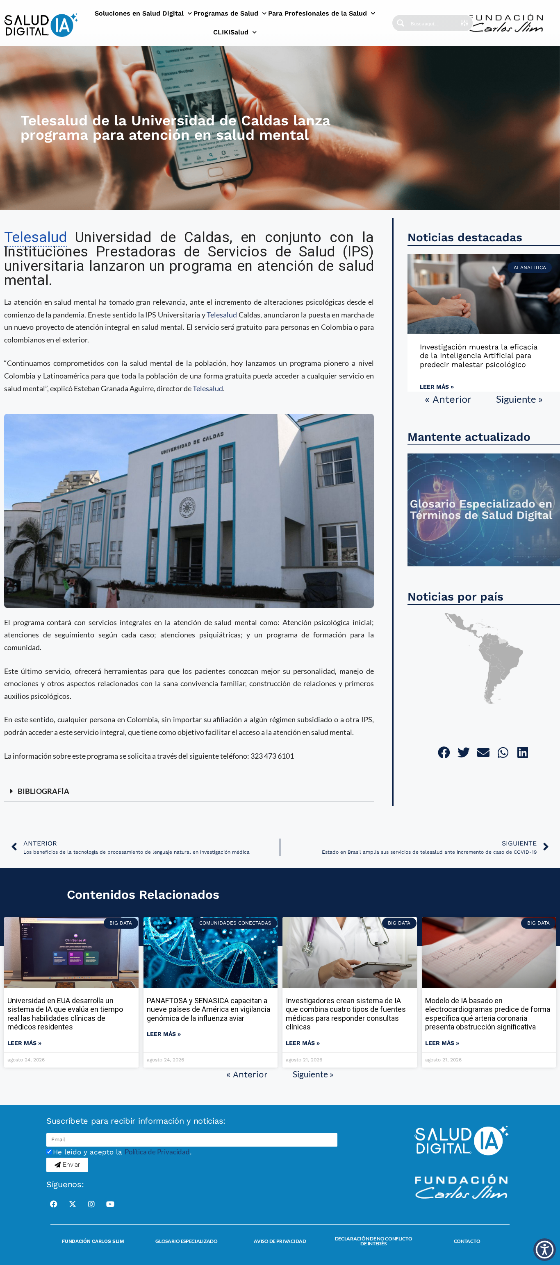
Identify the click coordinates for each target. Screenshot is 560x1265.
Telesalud (222, 314)
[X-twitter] (72, 1204)
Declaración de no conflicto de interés (373, 1241)
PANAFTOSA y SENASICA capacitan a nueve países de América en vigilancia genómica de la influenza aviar (208, 1009)
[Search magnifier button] (400, 23)
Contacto (467, 1241)
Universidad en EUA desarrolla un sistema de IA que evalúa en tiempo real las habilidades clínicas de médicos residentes (65, 1013)
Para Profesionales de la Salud (317, 13)
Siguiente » (519, 399)
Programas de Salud (225, 13)
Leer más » (437, 386)
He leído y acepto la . (122, 1152)
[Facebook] (53, 1204)
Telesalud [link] (35, 237)
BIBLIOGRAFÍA (43, 791)
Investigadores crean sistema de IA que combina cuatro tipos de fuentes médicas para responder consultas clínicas (346, 1013)
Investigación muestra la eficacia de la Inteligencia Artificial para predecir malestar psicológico (478, 355)
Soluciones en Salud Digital (139, 13)
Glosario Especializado (186, 1241)
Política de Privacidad (157, 1151)
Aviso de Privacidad (280, 1241)
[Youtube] (110, 1204)
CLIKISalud (230, 32)
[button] (189, 791)
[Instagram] (91, 1204)
